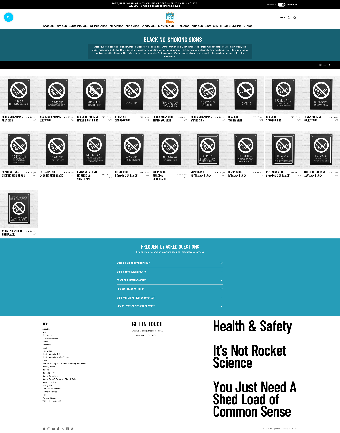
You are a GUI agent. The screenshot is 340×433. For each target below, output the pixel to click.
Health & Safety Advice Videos (55, 357)
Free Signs (47, 351)
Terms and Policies (290, 429)
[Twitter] (62, 428)
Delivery (46, 341)
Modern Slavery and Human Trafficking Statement (64, 363)
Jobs (44, 360)
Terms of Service (49, 392)
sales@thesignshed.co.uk (153, 331)
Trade (45, 395)
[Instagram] (48, 428)
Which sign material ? (51, 401)
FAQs (44, 348)
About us (46, 329)
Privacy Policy (48, 366)
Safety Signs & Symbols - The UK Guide (59, 379)
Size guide (47, 385)
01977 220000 (149, 335)
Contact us (47, 335)
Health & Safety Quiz (51, 354)
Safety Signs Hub (50, 376)
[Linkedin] (67, 428)
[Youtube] (53, 428)
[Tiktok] (58, 428)
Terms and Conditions (51, 388)
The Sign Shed (274, 429)
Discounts (46, 344)
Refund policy (48, 373)
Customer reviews (50, 338)
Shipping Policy (49, 382)
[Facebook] (44, 428)
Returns (45, 370)
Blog (44, 332)
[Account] (289, 17)
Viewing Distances (50, 398)
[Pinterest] (72, 428)
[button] (332, 65)
